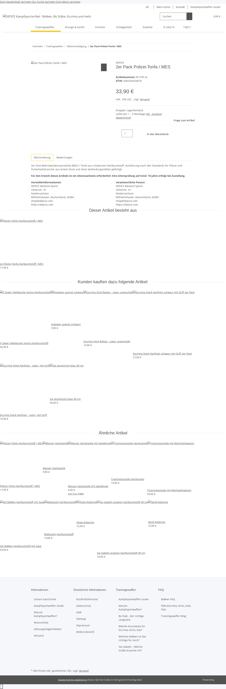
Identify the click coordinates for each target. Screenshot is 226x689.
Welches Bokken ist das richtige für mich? (132, 638)
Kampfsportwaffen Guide (205, 7)
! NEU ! (187, 27)
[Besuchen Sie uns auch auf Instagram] (34, 664)
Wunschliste (41, 622)
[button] (201, 16)
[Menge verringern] (118, 133)
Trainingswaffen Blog (173, 616)
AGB (78, 612)
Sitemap (81, 618)
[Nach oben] (1, 686)
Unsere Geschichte (45, 599)
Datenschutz (83, 605)
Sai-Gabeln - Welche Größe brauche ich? (130, 648)
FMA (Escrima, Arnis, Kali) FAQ (176, 607)
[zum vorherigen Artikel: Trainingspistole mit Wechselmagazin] (130, 47)
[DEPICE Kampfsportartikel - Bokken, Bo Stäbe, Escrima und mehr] (47, 16)
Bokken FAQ (168, 599)
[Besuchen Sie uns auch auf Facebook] (34, 660)
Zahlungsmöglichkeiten (47, 629)
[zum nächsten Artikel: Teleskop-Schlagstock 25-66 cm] (124, 47)
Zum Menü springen (68, 2)
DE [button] (148, 7)
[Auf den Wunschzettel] (104, 67)
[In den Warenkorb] (34, 59)
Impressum (83, 625)
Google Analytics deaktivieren (72, 679)
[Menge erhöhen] (135, 133)
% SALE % (169, 27)
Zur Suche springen (44, 2)
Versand (145, 99)
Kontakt (180, 7)
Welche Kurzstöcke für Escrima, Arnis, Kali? (132, 628)
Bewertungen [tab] (64, 157)
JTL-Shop (219, 679)
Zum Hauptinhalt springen (16, 2)
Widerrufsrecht (85, 632)
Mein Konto (163, 7)
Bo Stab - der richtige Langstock (131, 617)
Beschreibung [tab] (42, 157)
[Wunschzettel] (207, 16)
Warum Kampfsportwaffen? (45, 614)
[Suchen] (189, 16)
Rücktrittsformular (87, 599)
